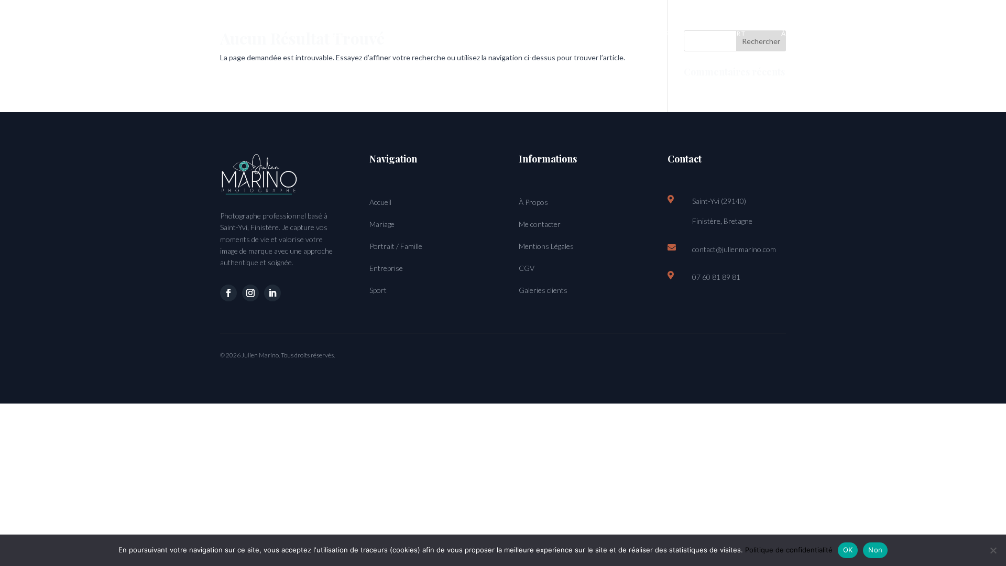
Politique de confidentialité (789, 550)
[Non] (993, 550)
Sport (733, 33)
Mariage (415, 33)
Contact (873, 33)
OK (848, 550)
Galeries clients (543, 290)
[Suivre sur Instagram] (250, 293)
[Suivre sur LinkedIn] (272, 293)
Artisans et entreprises (636, 33)
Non (875, 550)
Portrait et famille (509, 33)
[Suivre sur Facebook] (228, 293)
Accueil (346, 33)
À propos (800, 33)
